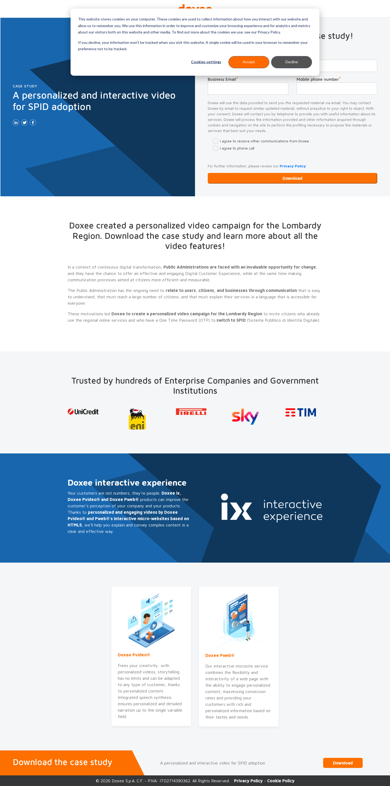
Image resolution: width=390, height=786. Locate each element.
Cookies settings (206, 62)
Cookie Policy (280, 780)
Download (343, 762)
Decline (291, 62)
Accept (249, 62)
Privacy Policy (293, 166)
